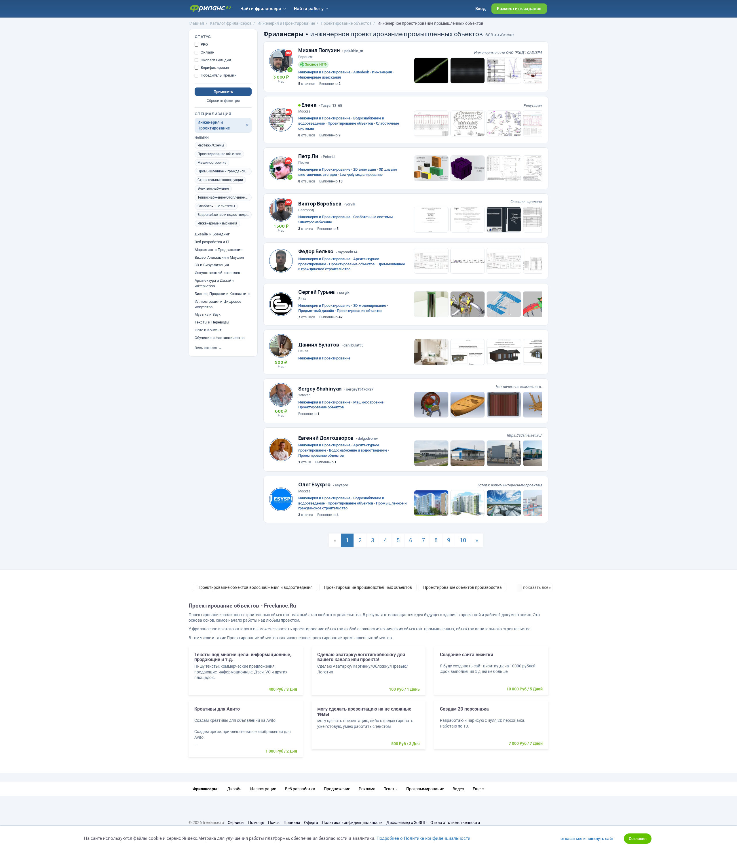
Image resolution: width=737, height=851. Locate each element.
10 (463, 540)
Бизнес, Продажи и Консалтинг (222, 294)
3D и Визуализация (212, 265)
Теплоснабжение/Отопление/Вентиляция (224, 197)
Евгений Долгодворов (326, 438)
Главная (196, 23)
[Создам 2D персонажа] (491, 728)
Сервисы (236, 822)
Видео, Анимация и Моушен (219, 257)
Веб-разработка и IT (212, 242)
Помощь (256, 822)
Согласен (638, 838)
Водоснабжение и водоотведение (224, 215)
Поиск (274, 822)
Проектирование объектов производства (462, 587)
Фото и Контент (208, 330)
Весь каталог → (208, 348)
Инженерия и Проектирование (286, 23)
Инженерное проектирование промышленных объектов (430, 23)
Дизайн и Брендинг (212, 234)
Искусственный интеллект (218, 273)
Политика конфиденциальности (352, 822)
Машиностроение (211, 163)
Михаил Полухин (319, 50)
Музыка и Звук (208, 314)
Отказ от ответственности (455, 822)
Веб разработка (300, 789)
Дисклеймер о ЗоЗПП (406, 822)
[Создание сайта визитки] (491, 673)
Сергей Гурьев (316, 292)
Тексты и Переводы (212, 322)
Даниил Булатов (318, 344)
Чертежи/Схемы (210, 145)
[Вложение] (431, 70)
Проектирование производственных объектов (368, 587)
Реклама (367, 789)
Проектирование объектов (346, 23)
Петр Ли (308, 156)
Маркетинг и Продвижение (218, 250)
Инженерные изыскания (217, 223)
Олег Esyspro (314, 484)
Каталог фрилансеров (231, 23)
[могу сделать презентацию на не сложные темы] (368, 728)
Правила (292, 822)
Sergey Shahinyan (320, 388)
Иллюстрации (263, 789)
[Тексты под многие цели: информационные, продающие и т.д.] (245, 673)
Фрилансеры (283, 34)
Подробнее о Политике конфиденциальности (423, 838)
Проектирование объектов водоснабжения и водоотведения (255, 587)
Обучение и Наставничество (219, 338)
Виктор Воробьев (319, 203)
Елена (308, 105)
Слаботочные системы (216, 206)
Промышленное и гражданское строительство (224, 171)
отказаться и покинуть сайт (587, 838)
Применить (223, 92)
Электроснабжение (213, 188)
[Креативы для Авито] (245, 732)
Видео (458, 789)
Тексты (391, 789)
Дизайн (234, 789)
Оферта (311, 822)
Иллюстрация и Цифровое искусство (218, 304)
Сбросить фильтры (223, 100)
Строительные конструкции (220, 180)
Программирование (425, 789)
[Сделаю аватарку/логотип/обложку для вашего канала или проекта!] (368, 673)
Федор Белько (315, 251)
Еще (477, 789)
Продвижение (337, 789)
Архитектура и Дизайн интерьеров (214, 283)
